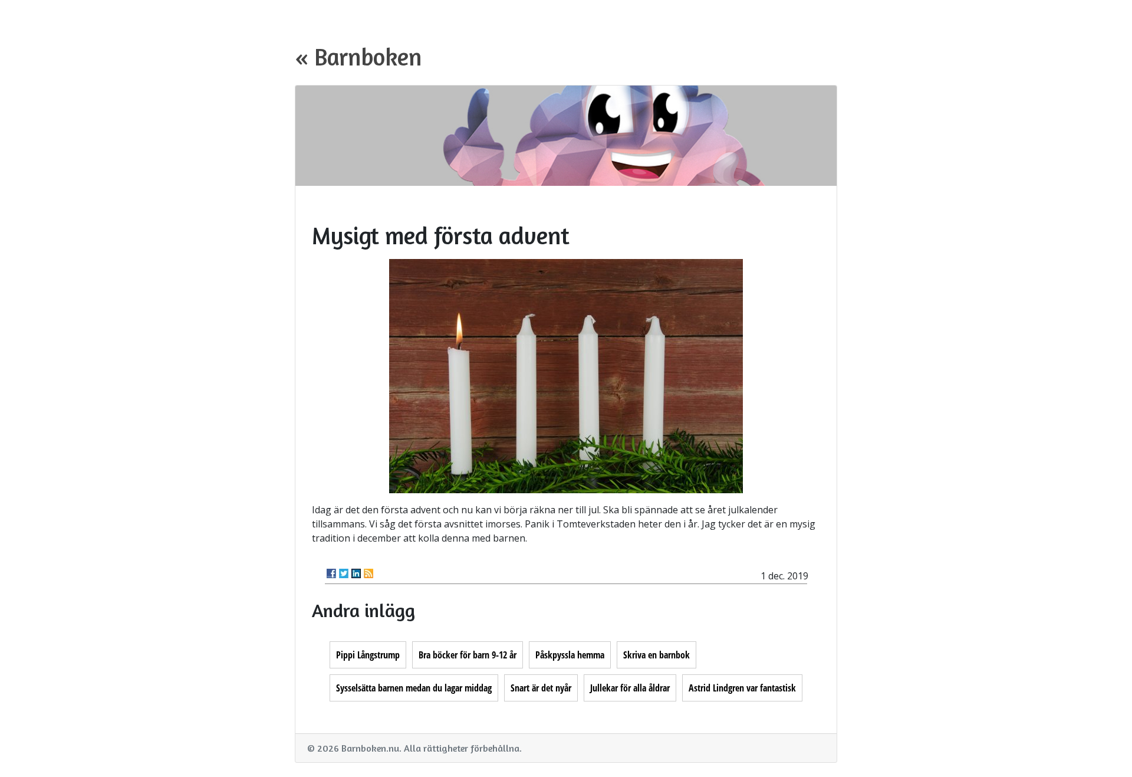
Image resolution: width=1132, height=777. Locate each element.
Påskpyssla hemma (569, 654)
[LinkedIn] (356, 573)
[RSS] (368, 573)
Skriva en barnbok (656, 654)
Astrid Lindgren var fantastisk (742, 687)
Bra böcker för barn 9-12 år (467, 654)
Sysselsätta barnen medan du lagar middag (414, 687)
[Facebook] (331, 573)
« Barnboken (358, 56)
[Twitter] (343, 573)
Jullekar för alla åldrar (630, 687)
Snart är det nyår (541, 687)
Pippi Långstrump (368, 654)
